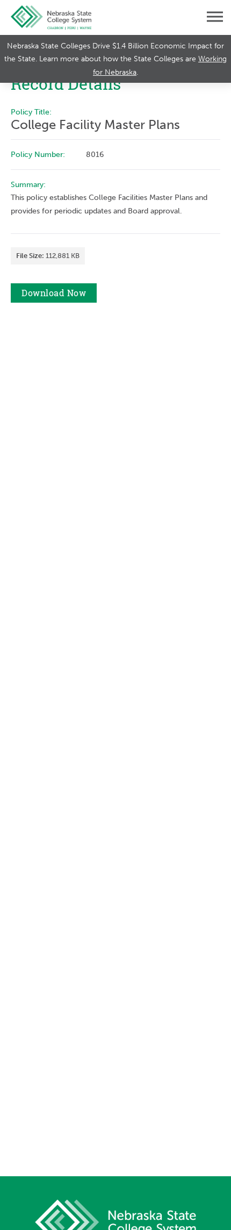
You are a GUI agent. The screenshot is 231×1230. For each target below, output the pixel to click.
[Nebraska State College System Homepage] (51, 17)
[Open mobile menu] (207, 17)
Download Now (53, 293)
